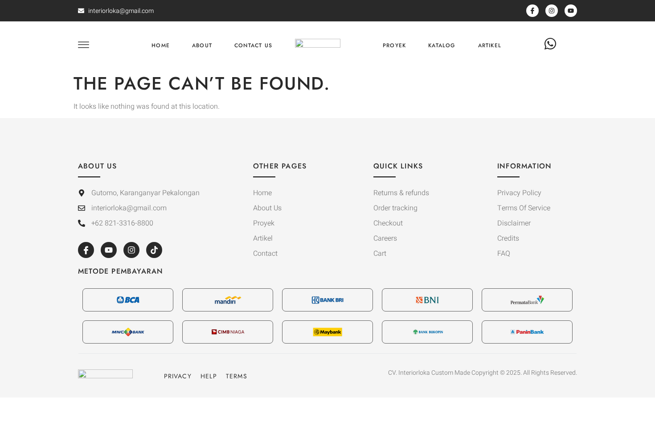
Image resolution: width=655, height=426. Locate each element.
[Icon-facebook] (86, 250)
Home (160, 45)
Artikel (489, 45)
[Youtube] (109, 250)
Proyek (394, 45)
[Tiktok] (154, 250)
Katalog (441, 45)
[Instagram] (131, 250)
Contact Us (253, 45)
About (202, 45)
